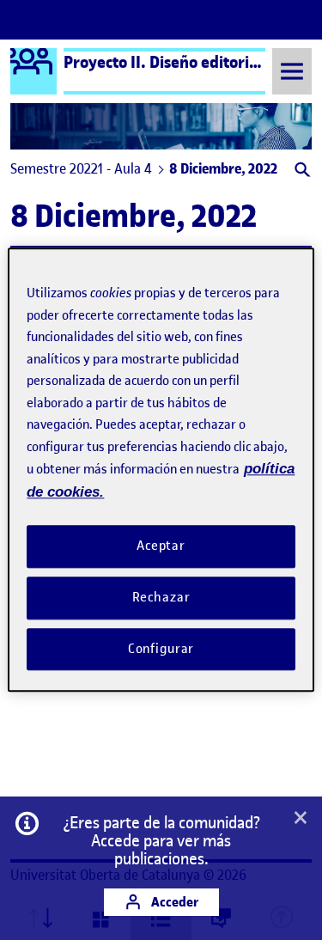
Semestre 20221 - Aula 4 (81, 168)
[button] (301, 171)
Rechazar (161, 597)
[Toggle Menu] (292, 71)
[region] (160, 469)
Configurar (161, 648)
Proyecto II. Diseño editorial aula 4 (186, 62)
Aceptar (161, 545)
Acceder (173, 902)
